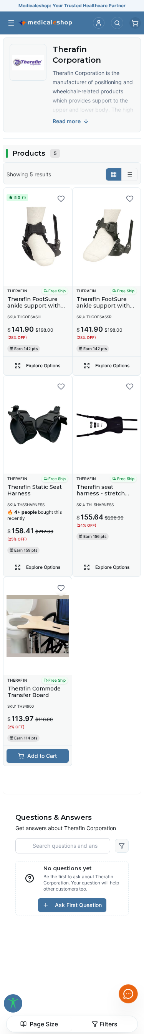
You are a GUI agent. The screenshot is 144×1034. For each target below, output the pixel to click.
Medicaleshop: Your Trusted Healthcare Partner (72, 5)
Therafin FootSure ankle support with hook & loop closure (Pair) (35, 309)
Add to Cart (42, 755)
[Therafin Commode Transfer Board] (37, 626)
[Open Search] (117, 23)
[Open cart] (135, 23)
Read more (67, 121)
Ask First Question (78, 905)
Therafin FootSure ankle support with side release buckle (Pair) (103, 309)
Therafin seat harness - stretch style (100, 494)
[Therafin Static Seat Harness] (37, 425)
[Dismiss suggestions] (80, 953)
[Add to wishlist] (61, 198)
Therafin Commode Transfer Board (34, 692)
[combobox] (39, 1024)
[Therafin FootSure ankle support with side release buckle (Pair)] (107, 237)
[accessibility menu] (13, 1003)
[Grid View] (114, 174)
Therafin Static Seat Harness (34, 490)
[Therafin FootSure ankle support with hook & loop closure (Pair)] (37, 237)
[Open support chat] (128, 993)
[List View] (129, 174)
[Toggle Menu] (11, 23)
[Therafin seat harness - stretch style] (107, 425)
